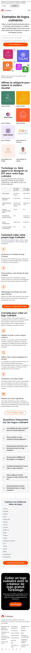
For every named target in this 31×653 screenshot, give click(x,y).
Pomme (5, 546)
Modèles (23, 630)
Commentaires (15, 638)
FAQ (12, 642)
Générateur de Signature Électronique (5, 628)
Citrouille (5, 527)
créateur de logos (13, 240)
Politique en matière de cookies (24, 641)
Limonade (5, 511)
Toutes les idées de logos (15, 563)
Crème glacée (7, 557)
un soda (5, 508)
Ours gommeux (7, 554)
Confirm (15, 5)
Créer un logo (15, 604)
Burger (5, 532)
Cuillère (5, 538)
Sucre (4, 516)
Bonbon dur (6, 530)
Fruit (4, 543)
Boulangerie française (9, 540)
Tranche (5, 524)
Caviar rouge (6, 519)
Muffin (5, 551)
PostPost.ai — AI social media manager (5, 638)
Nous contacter (15, 633)
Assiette (5, 535)
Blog (22, 633)
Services (13, 640)
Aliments (5, 514)
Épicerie (5, 522)
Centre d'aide (15, 635)
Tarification (14, 630)
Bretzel (5, 548)
